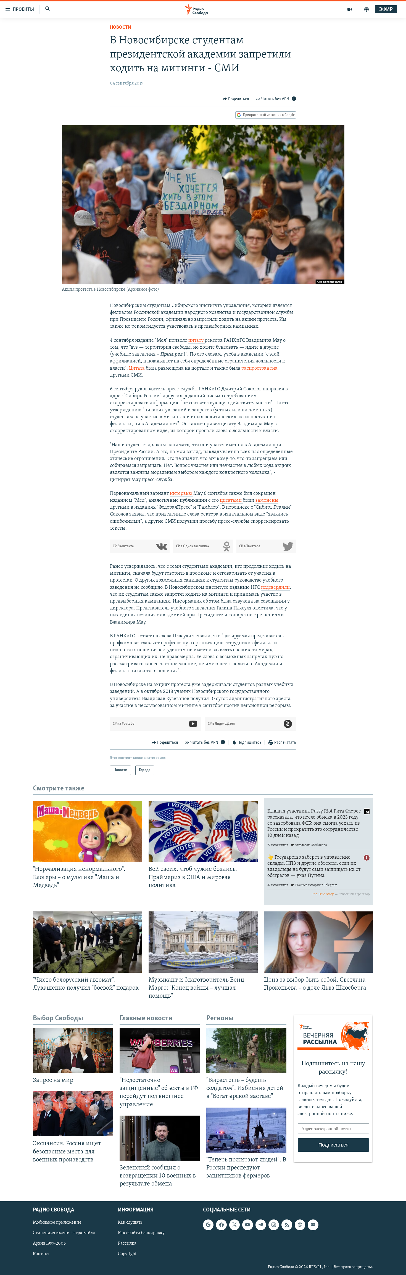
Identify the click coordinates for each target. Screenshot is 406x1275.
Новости (120, 27)
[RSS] (286, 1225)
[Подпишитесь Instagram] (273, 1225)
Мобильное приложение (57, 1223)
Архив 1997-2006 (49, 1244)
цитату (196, 340)
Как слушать (130, 1223)
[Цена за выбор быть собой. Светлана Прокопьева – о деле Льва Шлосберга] (318, 942)
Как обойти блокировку (141, 1233)
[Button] (236, 99)
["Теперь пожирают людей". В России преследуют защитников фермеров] (246, 1130)
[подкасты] (366, 9)
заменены (266, 500)
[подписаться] (313, 1225)
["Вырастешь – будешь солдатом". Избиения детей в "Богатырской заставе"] (246, 1050)
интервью (181, 493)
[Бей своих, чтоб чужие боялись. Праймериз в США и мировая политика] (203, 831)
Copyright (127, 1254)
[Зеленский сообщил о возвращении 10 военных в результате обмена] (160, 1138)
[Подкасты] (300, 1225)
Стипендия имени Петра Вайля (64, 1233)
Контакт (41, 1254)
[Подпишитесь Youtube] (247, 1225)
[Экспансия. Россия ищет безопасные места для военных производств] (73, 1113)
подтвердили (275, 587)
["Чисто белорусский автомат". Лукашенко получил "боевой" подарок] (87, 942)
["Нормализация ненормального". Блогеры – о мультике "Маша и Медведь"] (87, 831)
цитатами (231, 500)
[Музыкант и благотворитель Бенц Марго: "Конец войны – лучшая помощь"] (203, 942)
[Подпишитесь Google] (208, 1225)
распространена (259, 368)
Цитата (137, 368)
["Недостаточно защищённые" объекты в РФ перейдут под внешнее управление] (160, 1050)
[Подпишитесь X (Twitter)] (234, 1225)
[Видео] (349, 9)
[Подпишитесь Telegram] (260, 1225)
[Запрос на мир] (73, 1050)
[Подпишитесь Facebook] (221, 1225)
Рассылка (127, 1244)
